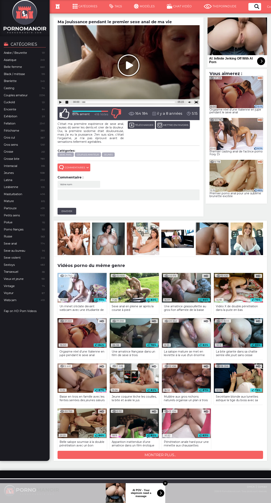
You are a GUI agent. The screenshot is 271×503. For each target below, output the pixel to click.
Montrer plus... (160, 455)
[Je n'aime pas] (116, 113)
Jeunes (108, 154)
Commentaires (75, 167)
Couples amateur (88, 154)
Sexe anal (66, 154)
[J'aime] (64, 113)
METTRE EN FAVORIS (175, 124)
